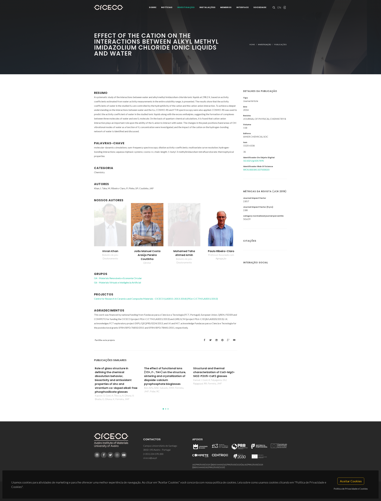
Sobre (152, 7)
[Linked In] (97, 455)
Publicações (280, 44)
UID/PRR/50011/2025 (201, 464)
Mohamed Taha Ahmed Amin (184, 253)
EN (278, 7)
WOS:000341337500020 (256, 169)
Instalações (207, 7)
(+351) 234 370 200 (153, 453)
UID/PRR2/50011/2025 (253, 464)
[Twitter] (110, 455)
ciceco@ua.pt (150, 457)
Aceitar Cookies (351, 481)
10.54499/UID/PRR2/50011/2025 (210, 467)
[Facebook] (104, 455)
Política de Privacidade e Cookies (351, 488)
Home (252, 44)
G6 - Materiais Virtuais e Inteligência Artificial (117, 282)
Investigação (186, 7)
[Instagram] (117, 455)
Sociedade (259, 7)
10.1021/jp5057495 (253, 160)
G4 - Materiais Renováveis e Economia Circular (118, 278)
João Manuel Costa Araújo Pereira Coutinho (147, 255)
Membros (226, 7)
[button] (163, 409)
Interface (242, 7)
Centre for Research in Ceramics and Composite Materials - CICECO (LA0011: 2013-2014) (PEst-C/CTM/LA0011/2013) (156, 298)
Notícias (166, 7)
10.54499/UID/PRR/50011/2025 (228, 464)
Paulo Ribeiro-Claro (221, 251)
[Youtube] (124, 455)
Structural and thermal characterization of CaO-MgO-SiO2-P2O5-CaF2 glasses (214, 372)
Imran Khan (110, 251)
